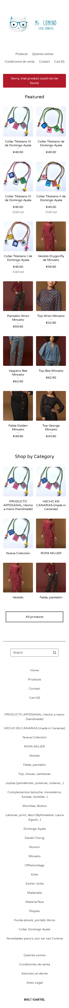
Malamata (34, 893)
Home (34, 670)
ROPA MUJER (34, 746)
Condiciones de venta (19, 61)
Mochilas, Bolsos (34, 806)
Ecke (34, 874)
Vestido (34, 756)
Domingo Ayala (35, 829)
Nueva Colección (35, 737)
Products (22, 54)
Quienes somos (42, 54)
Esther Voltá (35, 884)
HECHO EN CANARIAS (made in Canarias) (34, 728)
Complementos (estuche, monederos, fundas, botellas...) (34, 794)
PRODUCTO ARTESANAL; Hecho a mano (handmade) (34, 717)
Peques (34, 911)
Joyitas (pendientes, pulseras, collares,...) (34, 783)
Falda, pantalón (34, 765)
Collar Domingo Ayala (34, 929)
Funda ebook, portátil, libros (34, 920)
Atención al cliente (34, 973)
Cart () (59, 61)
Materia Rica (34, 902)
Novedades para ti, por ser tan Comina (35, 938)
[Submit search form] (54, 652)
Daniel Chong (34, 838)
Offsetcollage (34, 865)
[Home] (34, 24)
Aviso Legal (34, 983)
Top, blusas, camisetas (34, 774)
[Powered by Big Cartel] (34, 999)
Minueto (35, 856)
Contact (44, 61)
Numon (34, 847)
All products (35, 617)
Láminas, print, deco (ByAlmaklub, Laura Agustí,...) (35, 817)
